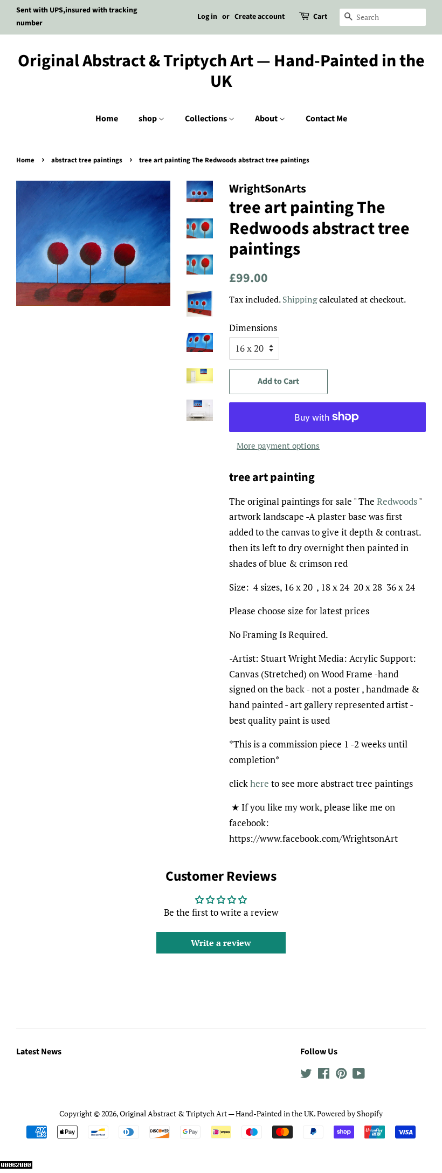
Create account (259, 16)
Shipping (299, 299)
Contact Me (326, 119)
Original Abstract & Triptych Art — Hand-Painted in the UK (221, 71)
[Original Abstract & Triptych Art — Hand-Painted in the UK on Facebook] (323, 1075)
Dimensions (253, 327)
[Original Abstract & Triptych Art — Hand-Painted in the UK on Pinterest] (341, 1075)
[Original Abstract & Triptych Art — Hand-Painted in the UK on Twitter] (306, 1075)
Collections (207, 119)
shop (148, 119)
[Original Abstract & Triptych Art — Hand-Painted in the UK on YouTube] (359, 1075)
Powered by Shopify (350, 1113)
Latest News (38, 1052)
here (259, 783)
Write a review (221, 943)
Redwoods (397, 501)
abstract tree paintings (86, 160)
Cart (320, 16)
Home (106, 119)
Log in (207, 16)
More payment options (278, 445)
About (267, 119)
